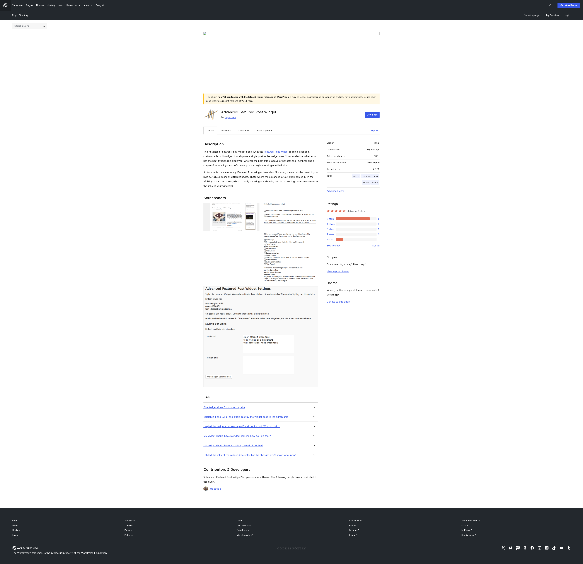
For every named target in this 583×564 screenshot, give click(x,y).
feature (356, 176)
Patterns (128, 535)
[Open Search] (550, 5)
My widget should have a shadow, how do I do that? (233, 445)
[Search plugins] (44, 26)
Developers (243, 530)
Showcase (129, 520)
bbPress (467, 530)
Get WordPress (568, 5)
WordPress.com (471, 520)
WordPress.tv (245, 535)
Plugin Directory (20, 15)
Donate (354, 530)
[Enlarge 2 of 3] (313, 207)
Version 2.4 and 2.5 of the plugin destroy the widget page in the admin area (245, 416)
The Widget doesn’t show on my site (224, 407)
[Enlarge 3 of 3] (313, 290)
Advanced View (335, 190)
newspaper (366, 176)
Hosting (16, 530)
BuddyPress (469, 535)
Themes (128, 525)
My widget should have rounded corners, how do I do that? (237, 436)
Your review (333, 245)
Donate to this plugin (338, 301)
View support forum (338, 271)
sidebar (366, 182)
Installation (244, 130)
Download (372, 114)
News (15, 525)
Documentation (244, 525)
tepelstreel (230, 117)
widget (375, 182)
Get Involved (355, 520)
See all (376, 245)
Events (352, 525)
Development (264, 130)
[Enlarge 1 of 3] (255, 207)
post (376, 176)
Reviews (226, 130)
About (15, 520)
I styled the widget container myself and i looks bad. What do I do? (241, 426)
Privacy (16, 535)
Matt (465, 525)
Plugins (128, 530)
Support (375, 130)
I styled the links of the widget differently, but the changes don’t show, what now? (249, 455)
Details (210, 130)
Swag (353, 535)
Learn (239, 520)
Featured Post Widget (276, 151)
